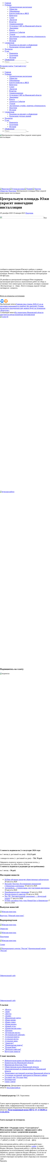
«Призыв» (9, 1030)
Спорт (2, 944)
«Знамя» (8, 1016)
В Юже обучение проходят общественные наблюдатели (27, 880)
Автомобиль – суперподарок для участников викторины (27, 888)
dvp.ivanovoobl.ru (13, 1088)
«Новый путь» (10, 1026)
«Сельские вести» (12, 1039)
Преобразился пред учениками (17, 892)
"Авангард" (9, 1043)
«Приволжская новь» (13, 1028)
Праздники (4, 937)
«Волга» (8, 1009)
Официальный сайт (8, 976)
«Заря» (7, 1012)
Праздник (12, 191)
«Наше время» (10, 1020)
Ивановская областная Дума (16, 1065)
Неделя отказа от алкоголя (15, 894)
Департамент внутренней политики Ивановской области (27, 1073)
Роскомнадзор (10, 1079)
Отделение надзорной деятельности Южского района (26, 1075)
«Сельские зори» (11, 1041)
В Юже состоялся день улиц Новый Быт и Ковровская (26, 901)
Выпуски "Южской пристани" (12, 916)
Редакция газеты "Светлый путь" (13, 66)
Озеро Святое (10, 1082)
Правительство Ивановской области (19, 1063)
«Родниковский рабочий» (15, 1035)
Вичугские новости (12, 1051)
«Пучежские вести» (12, 1033)
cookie (33, 1146)
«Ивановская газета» (13, 1018)
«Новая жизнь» (11, 1024)
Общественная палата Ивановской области (22, 1067)
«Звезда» (8, 1014)
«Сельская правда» (12, 1037)
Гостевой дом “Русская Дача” (16, 1077)
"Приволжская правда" (14, 1045)
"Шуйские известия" (13, 1049)
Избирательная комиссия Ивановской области (23, 1061)
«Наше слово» (10, 1022)
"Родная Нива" (11, 1047)
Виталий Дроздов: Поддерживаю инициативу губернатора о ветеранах (23, 885)
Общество (4, 191)
